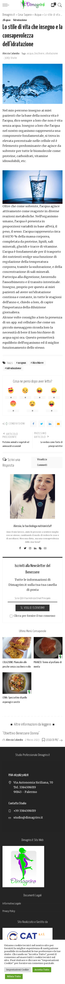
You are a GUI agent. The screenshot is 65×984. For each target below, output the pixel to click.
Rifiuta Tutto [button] (14, 976)
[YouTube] (45, 548)
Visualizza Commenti (42, 462)
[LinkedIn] (35, 548)
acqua (30, 53)
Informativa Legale (11, 903)
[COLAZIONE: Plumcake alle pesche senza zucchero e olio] (16, 647)
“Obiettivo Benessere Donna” (21, 733)
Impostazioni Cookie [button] (17, 969)
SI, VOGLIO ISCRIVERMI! (32, 607)
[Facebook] (33, 423)
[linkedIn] (50, 423)
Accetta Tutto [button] (41, 969)
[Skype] (40, 548)
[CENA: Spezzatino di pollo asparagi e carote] (16, 683)
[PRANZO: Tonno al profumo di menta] (48, 647)
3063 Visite (10, 58)
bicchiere (39, 53)
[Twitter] (41, 423)
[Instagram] (30, 548)
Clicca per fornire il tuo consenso (34, 615)
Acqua (6, 20)
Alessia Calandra (11, 53)
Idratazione (20, 20)
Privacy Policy (8, 911)
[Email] (58, 423)
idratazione (52, 53)
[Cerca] (59, 5)
